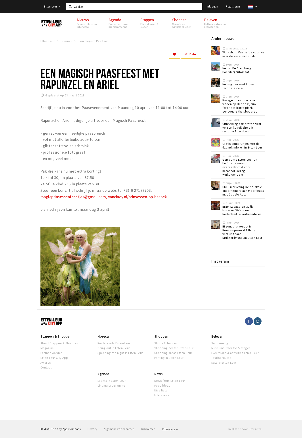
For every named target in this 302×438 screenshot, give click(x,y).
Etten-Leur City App (54, 358)
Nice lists (160, 390)
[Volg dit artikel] (174, 54)
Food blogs (162, 385)
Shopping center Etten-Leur (173, 348)
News (158, 374)
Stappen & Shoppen (55, 336)
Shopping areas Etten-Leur (173, 353)
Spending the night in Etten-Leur (120, 353)
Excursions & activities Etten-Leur (235, 353)
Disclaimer (148, 429)
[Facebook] (249, 321)
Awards (45, 363)
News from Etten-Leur (169, 381)
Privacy (92, 429)
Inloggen (212, 6)
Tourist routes (221, 358)
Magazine (47, 348)
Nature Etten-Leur (223, 363)
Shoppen (161, 336)
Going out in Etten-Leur (113, 348)
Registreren (233, 6)
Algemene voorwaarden (119, 429)
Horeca (103, 336)
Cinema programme (111, 385)
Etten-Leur (51, 6)
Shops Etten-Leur (166, 343)
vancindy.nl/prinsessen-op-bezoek (137, 196)
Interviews (161, 395)
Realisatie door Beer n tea (245, 429)
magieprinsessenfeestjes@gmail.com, (73, 196)
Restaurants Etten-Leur (113, 343)
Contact (46, 367)
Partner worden (51, 353)
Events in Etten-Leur (111, 381)
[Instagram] (258, 321)
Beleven (217, 336)
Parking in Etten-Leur (168, 358)
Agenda (103, 374)
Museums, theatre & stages (231, 348)
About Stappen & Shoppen (59, 343)
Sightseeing (219, 343)
